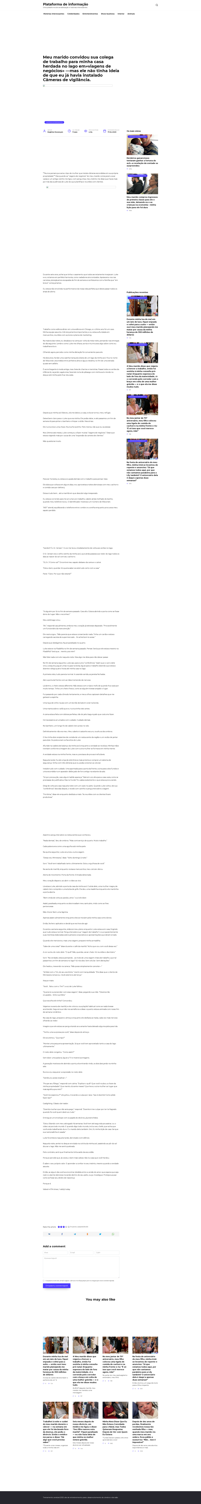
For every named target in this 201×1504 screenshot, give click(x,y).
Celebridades (73, 14)
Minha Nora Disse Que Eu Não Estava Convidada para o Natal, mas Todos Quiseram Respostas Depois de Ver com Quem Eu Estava (115, 1428)
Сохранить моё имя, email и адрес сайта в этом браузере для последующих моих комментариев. (79, 1280)
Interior (121, 14)
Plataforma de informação (65, 4)
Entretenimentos (90, 14)
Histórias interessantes (53, 14)
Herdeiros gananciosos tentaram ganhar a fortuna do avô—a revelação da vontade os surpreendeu (142, 162)
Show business (108, 14)
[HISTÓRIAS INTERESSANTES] (142, 154)
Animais (131, 14)
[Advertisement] (100, 37)
